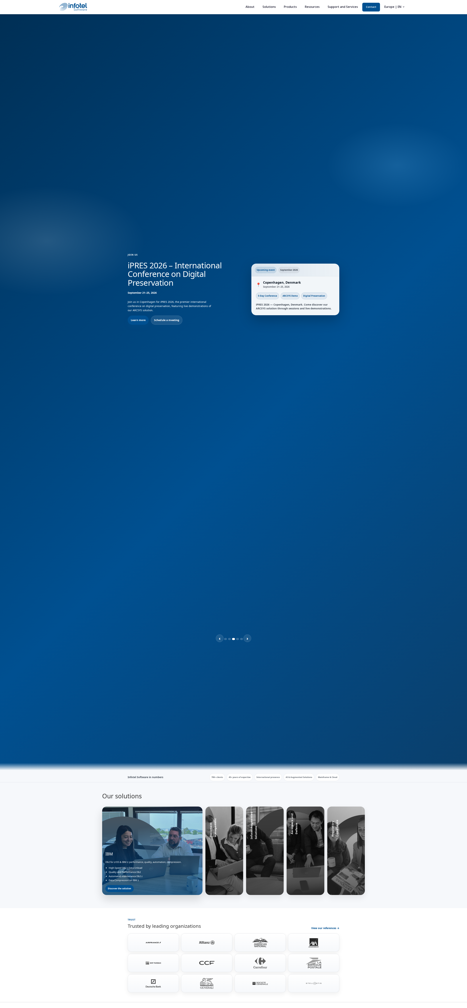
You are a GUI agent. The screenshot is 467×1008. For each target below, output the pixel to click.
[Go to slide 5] (241, 639)
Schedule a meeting (166, 316)
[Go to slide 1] (225, 639)
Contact (371, 7)
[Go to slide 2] (229, 639)
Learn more (138, 316)
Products (290, 7)
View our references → (325, 928)
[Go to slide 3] (233, 639)
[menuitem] (394, 8)
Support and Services (343, 7)
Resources (312, 7)
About (250, 7)
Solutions (269, 7)
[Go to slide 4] (237, 639)
